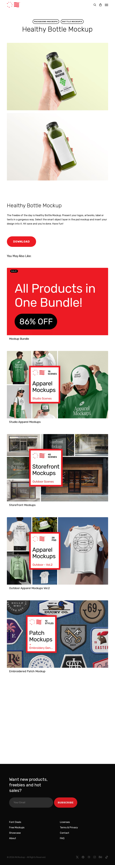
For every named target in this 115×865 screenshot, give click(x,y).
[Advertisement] (48, 190)
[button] (106, 4)
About (12, 838)
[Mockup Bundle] (57, 301)
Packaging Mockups (46, 22)
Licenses (65, 822)
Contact (64, 832)
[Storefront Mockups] (57, 467)
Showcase (15, 832)
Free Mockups (16, 827)
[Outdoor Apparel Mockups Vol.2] (57, 551)
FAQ (62, 838)
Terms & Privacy (69, 827)
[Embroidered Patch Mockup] (57, 634)
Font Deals (15, 822)
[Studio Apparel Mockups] (57, 384)
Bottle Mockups (72, 22)
